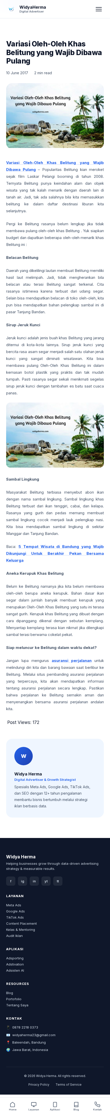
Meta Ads (13, 905)
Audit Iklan (14, 936)
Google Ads (15, 911)
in (34, 881)
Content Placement (21, 923)
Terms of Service (69, 1084)
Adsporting (15, 958)
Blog (9, 993)
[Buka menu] (99, 9)
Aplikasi (55, 1109)
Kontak (97, 1109)
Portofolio (13, 999)
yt (46, 881)
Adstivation (15, 964)
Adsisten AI (15, 970)
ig (22, 881)
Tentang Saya (17, 1005)
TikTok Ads (15, 917)
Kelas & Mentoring (20, 930)
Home (12, 1109)
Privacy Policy (38, 1084)
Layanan (33, 1109)
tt (58, 881)
